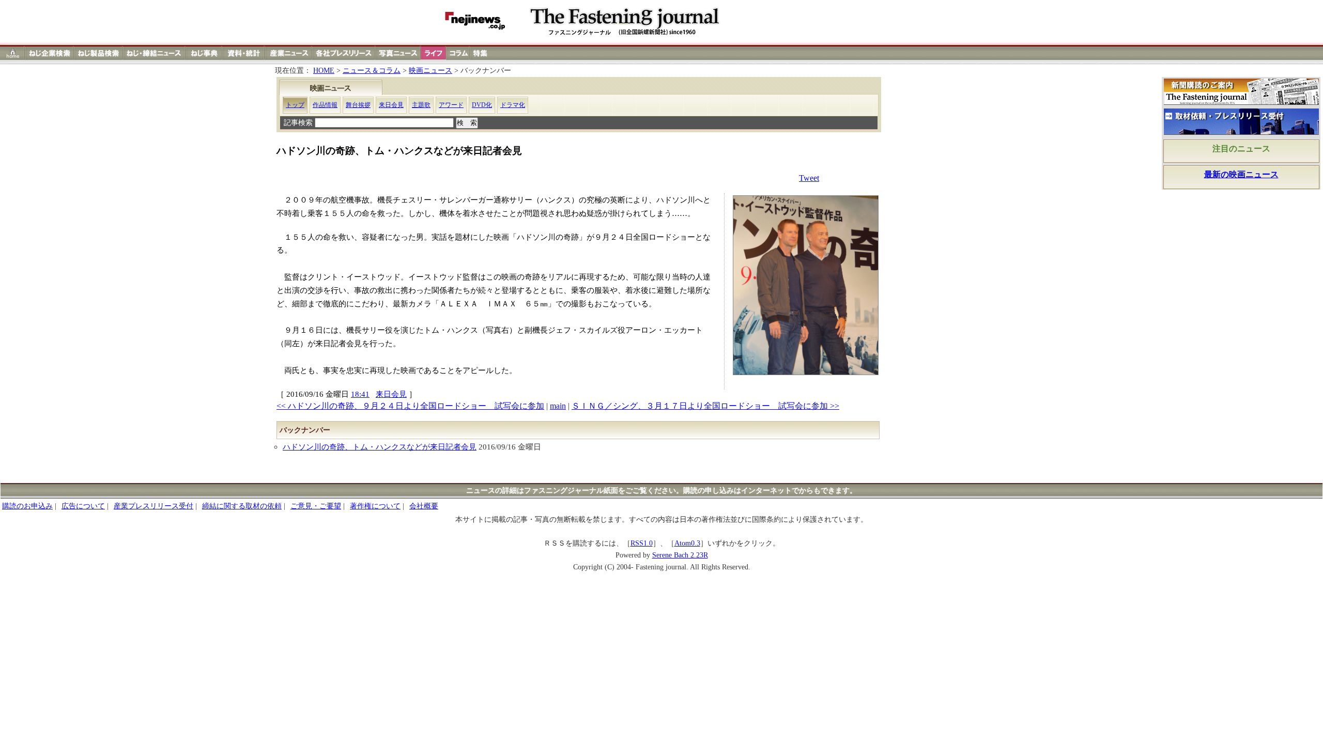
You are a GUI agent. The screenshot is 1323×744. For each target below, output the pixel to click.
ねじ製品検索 (98, 53)
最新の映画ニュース (1241, 174)
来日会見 (391, 105)
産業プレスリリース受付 (153, 506)
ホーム (12, 53)
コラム (458, 53)
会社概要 (423, 506)
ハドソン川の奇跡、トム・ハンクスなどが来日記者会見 (379, 446)
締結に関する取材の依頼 (242, 506)
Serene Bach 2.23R (680, 555)
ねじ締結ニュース (154, 53)
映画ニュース (430, 70)
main (558, 405)
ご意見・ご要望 (315, 506)
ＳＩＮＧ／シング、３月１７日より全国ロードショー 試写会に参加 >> (705, 405)
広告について (83, 506)
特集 (482, 53)
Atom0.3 (687, 543)
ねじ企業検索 (49, 53)
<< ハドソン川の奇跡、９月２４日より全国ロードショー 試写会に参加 (410, 405)
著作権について (375, 506)
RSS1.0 (641, 543)
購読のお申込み (27, 506)
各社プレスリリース (343, 53)
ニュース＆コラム (372, 70)
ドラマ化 (512, 105)
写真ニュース (398, 53)
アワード (451, 105)
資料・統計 (243, 53)
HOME (323, 70)
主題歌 (421, 105)
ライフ (433, 53)
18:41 (360, 394)
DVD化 (482, 105)
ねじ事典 (204, 53)
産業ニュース (289, 53)
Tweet (809, 178)
